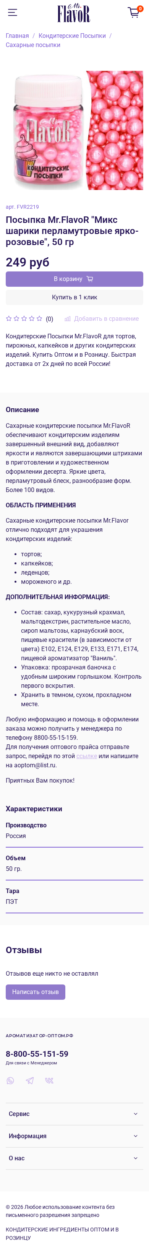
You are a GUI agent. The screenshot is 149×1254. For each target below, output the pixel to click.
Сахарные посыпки (33, 45)
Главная (17, 35)
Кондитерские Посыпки (72, 35)
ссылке (86, 756)
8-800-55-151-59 (37, 1054)
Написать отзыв (35, 992)
